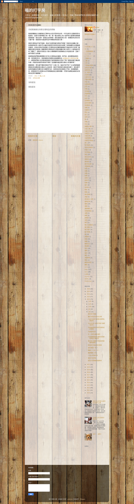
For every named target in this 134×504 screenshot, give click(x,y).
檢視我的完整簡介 (90, 34)
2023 (88, 296)
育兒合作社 (88, 157)
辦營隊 (87, 236)
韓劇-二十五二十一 (93, 350)
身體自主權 (88, 126)
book (86, 272)
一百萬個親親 (89, 51)
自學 (86, 117)
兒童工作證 (88, 131)
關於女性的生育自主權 (95, 316)
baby (86, 269)
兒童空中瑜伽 (89, 140)
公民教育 (87, 84)
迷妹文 (87, 180)
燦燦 (86, 239)
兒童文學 (87, 136)
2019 (88, 369)
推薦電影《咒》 (93, 353)
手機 (86, 89)
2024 (88, 294)
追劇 (86, 182)
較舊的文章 (75, 136)
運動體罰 (87, 208)
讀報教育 (87, 257)
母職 (86, 107)
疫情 (86, 168)
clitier (97, 27)
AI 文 (86, 267)
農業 (86, 204)
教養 (86, 192)
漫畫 (86, 213)
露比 (86, 255)
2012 (88, 387)
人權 (86, 61)
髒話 (86, 260)
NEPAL (87, 279)
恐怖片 (87, 178)
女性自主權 (36, 78)
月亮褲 (87, 91)
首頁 (54, 136)
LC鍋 (86, 274)
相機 (86, 171)
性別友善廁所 (89, 147)
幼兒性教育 (88, 103)
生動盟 (87, 110)
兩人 (89, 46)
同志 (86, 112)
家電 (86, 173)
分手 (86, 86)
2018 (88, 372)
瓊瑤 (86, 250)
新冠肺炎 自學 (89, 199)
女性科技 (87, 70)
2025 (88, 291)
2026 (88, 289)
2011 (88, 390)
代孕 (86, 96)
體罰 (86, 265)
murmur (87, 276)
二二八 (87, 53)
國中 (86, 185)
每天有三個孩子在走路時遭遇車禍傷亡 (96, 341)
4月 (89, 309)
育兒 (86, 154)
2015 (88, 380)
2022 (88, 299)
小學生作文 (88, 77)
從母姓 (87, 187)
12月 (90, 301)
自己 (86, 114)
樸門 (86, 222)
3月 (89, 312)
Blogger (82, 499)
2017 (88, 375)
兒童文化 (87, 133)
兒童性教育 (88, 138)
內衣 (86, 82)
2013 (88, 385)
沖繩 (86, 121)
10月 (90, 306)
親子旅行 (87, 229)
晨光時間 (87, 194)
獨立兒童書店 (89, 225)
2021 (88, 364)
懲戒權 (87, 246)
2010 (88, 393)
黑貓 (86, 197)
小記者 (87, 75)
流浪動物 (87, 166)
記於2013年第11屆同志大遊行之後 (99, 401)
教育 (86, 189)
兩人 (86, 143)
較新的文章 (33, 136)
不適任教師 (88, 79)
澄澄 (86, 220)
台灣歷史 (87, 100)
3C (85, 49)
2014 (88, 382)
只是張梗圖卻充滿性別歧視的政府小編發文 (96, 337)
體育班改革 (88, 262)
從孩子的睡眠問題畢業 (95, 360)
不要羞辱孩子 (92, 331)
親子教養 (87, 232)
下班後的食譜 (89, 65)
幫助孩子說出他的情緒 (95, 345)
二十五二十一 (89, 56)
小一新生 (87, 72)
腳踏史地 (87, 201)
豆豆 (86, 124)
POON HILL (88, 281)
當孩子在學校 (92, 358)
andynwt (70, 499)
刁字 (86, 63)
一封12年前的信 (93, 355)
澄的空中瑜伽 (92, 314)
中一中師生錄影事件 (94, 334)
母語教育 (87, 105)
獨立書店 (87, 227)
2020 (88, 367)
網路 (86, 215)
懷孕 (86, 248)
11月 (90, 304)
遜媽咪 (87, 218)
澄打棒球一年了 (93, 348)
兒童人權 (87, 129)
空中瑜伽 (87, 152)
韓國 (86, 241)
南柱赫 (87, 161)
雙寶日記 (87, 243)
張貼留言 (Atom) (38, 140)
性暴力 (87, 150)
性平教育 (87, 145)
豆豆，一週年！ (97, 434)
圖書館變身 (88, 211)
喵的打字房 (35, 10)
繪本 (86, 253)
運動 (86, 206)
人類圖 (87, 58)
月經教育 (87, 93)
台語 (86, 98)
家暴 (86, 175)
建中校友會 (88, 164)
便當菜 (87, 159)
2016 (88, 377)
